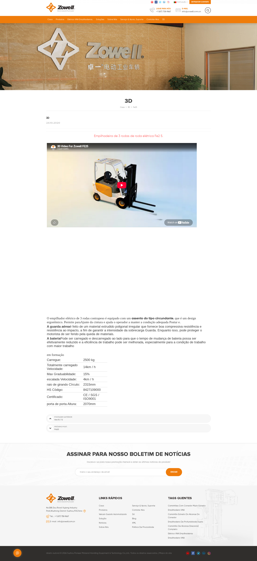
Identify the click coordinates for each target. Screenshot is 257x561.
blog (134, 519)
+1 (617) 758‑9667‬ (163, 12)
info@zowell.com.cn (191, 12)
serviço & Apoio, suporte (131, 19)
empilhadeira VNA (176, 538)
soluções (100, 19)
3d (133, 514)
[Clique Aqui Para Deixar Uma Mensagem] (17, 553)
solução (102, 519)
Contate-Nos (153, 19)
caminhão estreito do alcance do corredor (184, 516)
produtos (103, 510)
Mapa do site (165, 553)
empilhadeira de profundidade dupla (185, 522)
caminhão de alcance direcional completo (183, 527)
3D (163, 19)
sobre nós (112, 19)
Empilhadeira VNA (176, 510)
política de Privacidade (143, 527)
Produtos (60, 19)
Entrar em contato (200, 2)
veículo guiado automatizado (113, 514)
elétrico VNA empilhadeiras (180, 534)
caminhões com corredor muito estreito (187, 506)
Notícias (102, 523)
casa (101, 506)
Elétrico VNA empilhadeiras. (80, 19)
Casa (50, 19)
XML (134, 523)
